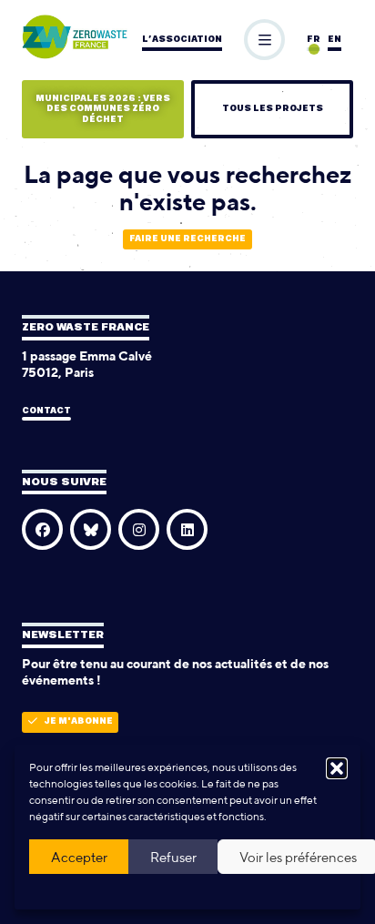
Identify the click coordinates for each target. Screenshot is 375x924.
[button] (337, 768)
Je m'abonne (79, 721)
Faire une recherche (187, 239)
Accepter (79, 857)
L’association (182, 40)
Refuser (173, 857)
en (334, 40)
